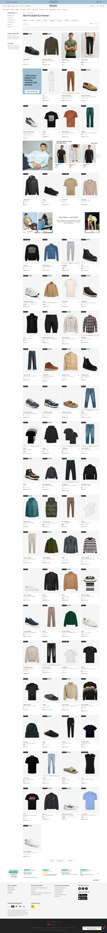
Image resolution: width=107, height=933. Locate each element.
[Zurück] (26, 2)
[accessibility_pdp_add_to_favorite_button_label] (40, 60)
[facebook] (79, 888)
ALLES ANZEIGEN (96, 880)
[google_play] (82, 895)
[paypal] (9, 906)
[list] (75, 156)
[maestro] (20, 906)
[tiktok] (86, 888)
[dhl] (32, 906)
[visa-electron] (24, 906)
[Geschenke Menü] (68, 9)
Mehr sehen (94, 143)
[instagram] (83, 888)
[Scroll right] (97, 156)
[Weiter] (80, 2)
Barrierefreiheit (48, 927)
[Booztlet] (53, 6)
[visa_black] (12, 906)
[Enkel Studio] (38, 155)
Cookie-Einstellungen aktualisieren (69, 927)
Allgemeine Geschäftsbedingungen (37, 927)
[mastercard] (16, 906)
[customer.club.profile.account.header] (97, 6)
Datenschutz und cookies (57, 927)
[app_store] (82, 898)
